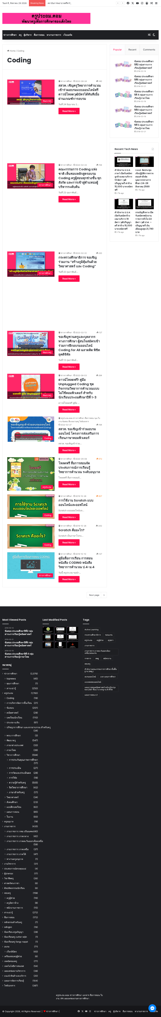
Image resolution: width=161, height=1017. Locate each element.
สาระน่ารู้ (11, 688)
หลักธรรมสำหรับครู (13, 922)
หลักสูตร (8, 927)
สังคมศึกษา (12, 802)
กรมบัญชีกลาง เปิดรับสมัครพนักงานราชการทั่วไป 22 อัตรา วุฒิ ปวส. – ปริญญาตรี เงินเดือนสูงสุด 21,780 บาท (144, 222)
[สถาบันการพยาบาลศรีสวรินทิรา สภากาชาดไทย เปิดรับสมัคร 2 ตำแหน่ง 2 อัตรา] (72, 630)
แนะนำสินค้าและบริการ (15, 976)
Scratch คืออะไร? (71, 530)
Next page (94, 595)
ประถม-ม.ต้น (13, 722)
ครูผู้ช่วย (11, 898)
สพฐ (97, 658)
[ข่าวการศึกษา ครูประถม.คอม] (46, 18)
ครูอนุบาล (8, 821)
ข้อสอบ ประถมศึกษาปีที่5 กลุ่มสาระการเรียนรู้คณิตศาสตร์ (144, 80)
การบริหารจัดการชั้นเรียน (19, 703)
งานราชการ (9, 826)
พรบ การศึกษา (14, 735)
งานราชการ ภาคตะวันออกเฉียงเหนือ (25, 841)
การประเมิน (15, 767)
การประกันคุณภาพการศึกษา (23, 759)
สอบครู (7, 893)
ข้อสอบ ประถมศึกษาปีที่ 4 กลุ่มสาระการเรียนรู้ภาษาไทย (144, 95)
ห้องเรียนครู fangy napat (16, 941)
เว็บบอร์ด (67, 34)
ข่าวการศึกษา (10, 34)
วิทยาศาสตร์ (13, 797)
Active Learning (91, 629)
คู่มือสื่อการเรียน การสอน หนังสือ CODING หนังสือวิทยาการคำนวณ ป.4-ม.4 (76, 562)
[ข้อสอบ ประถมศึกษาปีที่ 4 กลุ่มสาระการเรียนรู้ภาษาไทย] (123, 94)
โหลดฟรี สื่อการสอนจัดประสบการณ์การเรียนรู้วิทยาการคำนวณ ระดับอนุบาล (79, 467)
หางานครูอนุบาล (15, 859)
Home (12, 51)
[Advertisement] (54, 136)
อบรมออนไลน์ (90, 676)
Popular (117, 49)
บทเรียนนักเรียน (14, 717)
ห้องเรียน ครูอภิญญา (13, 932)
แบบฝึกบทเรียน (14, 807)
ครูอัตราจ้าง (12, 902)
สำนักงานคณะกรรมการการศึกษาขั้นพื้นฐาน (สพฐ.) (101, 670)
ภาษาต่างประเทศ (15, 745)
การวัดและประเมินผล (20, 772)
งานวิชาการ (10, 864)
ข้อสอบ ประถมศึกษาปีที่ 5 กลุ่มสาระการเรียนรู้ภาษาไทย (144, 125)
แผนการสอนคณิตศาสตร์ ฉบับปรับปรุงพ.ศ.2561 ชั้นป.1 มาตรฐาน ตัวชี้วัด (100, 688)
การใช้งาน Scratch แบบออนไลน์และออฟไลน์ (75, 502)
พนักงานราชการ (15, 907)
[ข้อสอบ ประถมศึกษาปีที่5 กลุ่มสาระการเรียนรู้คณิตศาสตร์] (123, 79)
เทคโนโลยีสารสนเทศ (14, 966)
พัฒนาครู (11, 740)
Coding (10, 698)
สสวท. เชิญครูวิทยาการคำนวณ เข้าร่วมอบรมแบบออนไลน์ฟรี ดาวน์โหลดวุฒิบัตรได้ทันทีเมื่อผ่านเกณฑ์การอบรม (79, 92)
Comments (149, 49)
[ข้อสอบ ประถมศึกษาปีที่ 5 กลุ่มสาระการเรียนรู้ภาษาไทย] (123, 124)
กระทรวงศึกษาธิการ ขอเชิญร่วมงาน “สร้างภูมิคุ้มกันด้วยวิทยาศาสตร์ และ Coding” (77, 261)
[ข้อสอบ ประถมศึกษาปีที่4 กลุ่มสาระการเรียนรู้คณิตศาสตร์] (123, 109)
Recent (132, 49)
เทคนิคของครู (10, 961)
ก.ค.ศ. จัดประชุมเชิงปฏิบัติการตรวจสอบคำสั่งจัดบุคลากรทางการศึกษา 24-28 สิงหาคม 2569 (144, 178)
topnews (11, 678)
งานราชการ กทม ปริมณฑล (20, 831)
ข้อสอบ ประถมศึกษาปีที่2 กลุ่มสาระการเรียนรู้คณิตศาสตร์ (144, 64)
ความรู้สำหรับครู (17, 782)
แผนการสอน (13, 811)
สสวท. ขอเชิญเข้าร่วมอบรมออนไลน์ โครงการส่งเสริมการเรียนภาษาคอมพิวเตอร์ (78, 433)
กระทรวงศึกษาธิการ (93, 635)
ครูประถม (8, 693)
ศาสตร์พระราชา (11, 883)
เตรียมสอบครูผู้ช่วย (13, 956)
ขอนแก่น (108, 635)
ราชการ (88, 658)
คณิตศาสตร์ (12, 712)
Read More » (69, 111)
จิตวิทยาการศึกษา (18, 787)
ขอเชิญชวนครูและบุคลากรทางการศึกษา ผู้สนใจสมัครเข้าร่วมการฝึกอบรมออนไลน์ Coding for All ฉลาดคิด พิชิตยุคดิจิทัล (79, 346)
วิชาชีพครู (9, 878)
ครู (20, 34)
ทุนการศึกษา (13, 683)
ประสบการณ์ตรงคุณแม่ (15, 868)
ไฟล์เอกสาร (9, 985)
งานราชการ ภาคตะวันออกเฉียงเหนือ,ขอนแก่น (97, 652)
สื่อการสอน (39, 34)
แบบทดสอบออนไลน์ (93, 682)
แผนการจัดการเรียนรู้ (14, 980)
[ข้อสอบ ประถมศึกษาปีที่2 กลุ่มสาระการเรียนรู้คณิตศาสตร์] (123, 64)
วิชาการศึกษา (13, 755)
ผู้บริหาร (28, 34)
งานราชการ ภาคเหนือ (18, 849)
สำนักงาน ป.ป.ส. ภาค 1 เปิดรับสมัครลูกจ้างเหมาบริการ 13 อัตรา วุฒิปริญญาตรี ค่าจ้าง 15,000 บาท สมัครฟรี (124, 179)
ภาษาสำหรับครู (17, 792)
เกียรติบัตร (12, 951)
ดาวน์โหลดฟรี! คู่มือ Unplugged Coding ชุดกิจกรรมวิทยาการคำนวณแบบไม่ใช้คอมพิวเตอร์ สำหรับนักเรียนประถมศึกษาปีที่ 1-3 (78, 389)
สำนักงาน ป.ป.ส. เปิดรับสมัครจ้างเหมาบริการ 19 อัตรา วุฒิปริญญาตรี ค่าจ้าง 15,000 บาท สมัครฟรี (123, 220)
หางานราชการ (54, 34)
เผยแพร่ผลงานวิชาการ (14, 971)
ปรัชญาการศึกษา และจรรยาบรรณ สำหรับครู (29, 727)
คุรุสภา (111, 640)
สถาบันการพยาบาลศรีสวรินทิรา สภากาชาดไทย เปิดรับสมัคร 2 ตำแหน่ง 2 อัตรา (83, 3)
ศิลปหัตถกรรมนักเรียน (14, 888)
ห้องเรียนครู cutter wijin (15, 937)
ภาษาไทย (11, 750)
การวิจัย (13, 777)
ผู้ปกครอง (8, 873)
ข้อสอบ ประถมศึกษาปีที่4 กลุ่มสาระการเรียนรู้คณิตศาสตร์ (144, 110)
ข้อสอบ (10, 707)
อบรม (6, 946)
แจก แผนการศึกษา (108, 676)
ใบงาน (10, 816)
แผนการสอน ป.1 (91, 695)
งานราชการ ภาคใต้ (16, 854)
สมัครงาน (107, 658)
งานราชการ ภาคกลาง (18, 836)
